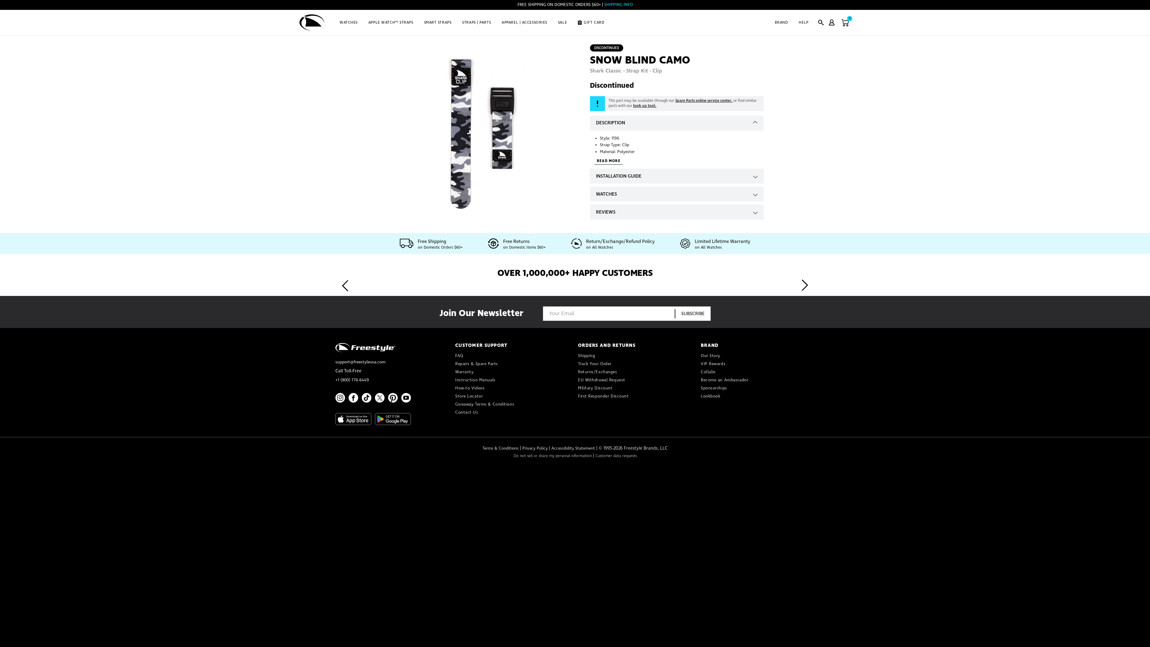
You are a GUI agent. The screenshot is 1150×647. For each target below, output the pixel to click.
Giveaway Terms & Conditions (484, 404)
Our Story (710, 356)
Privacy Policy (535, 448)
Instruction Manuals (475, 380)
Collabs (708, 372)
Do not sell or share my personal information (553, 456)
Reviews (605, 212)
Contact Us (466, 412)
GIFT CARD (594, 22)
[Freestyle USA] (311, 22)
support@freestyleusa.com (360, 362)
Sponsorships (714, 388)
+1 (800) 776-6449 (352, 380)
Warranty (464, 372)
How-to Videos (470, 388)
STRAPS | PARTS (476, 22)
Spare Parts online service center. (704, 100)
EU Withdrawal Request (601, 380)
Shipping (586, 356)
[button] (821, 22)
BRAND (781, 22)
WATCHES (349, 22)
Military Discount (595, 388)
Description (610, 123)
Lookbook (710, 396)
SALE (562, 22)
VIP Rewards (713, 364)
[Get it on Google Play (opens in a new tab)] (393, 419)
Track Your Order (595, 364)
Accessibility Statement (573, 448)
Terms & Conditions (500, 448)
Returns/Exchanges (597, 372)
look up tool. (644, 105)
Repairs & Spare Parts (476, 364)
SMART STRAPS (438, 22)
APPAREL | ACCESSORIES (524, 22)
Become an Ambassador (724, 380)
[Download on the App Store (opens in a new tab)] (353, 419)
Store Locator (469, 396)
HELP (803, 22)
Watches (606, 194)
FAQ (459, 356)
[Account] (832, 22)
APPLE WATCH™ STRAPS (390, 22)
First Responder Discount (603, 396)
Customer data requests (616, 456)
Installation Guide (618, 176)
